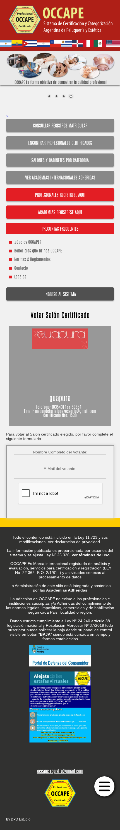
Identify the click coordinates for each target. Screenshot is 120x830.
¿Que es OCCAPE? (27, 242)
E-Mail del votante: (60, 468)
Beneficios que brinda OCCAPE (38, 251)
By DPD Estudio (18, 819)
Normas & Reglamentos (32, 260)
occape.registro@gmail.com (60, 771)
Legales (20, 277)
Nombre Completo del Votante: (60, 452)
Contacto (21, 268)
